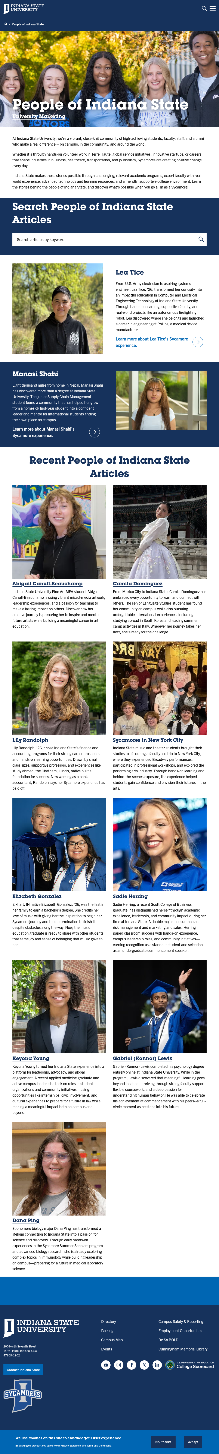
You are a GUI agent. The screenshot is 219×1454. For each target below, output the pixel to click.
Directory (108, 1321)
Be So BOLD (168, 1339)
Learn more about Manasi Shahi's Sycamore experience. (55, 432)
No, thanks (163, 1442)
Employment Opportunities (180, 1330)
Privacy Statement (71, 1445)
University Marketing (38, 117)
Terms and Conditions (99, 1445)
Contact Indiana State (23, 1370)
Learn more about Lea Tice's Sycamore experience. (158, 342)
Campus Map (112, 1339)
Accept (193, 1442)
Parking (107, 1330)
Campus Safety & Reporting (180, 1321)
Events (106, 1348)
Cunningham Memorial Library (182, 1348)
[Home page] (5, 24)
